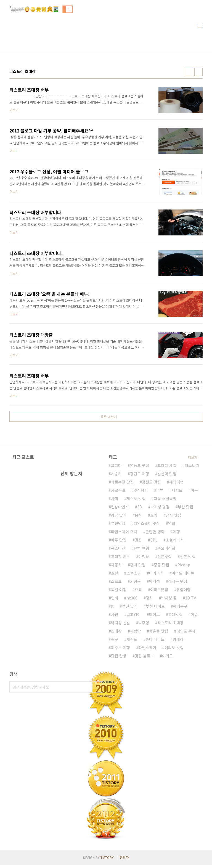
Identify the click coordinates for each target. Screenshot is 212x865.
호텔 (114, 573)
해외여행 (176, 482)
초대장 (116, 631)
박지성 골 (169, 598)
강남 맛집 (118, 515)
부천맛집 (118, 523)
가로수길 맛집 (122, 482)
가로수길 (118, 490)
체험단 (135, 631)
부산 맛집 (185, 507)
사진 (114, 614)
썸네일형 (189, 72)
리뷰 (159, 490)
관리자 (124, 857)
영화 (171, 523)
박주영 (143, 622)
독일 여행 (118, 589)
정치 (149, 598)
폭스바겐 (118, 548)
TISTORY (107, 857)
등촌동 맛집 (158, 631)
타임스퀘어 (147, 647)
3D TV (190, 598)
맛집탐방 (141, 490)
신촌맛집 (164, 556)
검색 (97, 687)
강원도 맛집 (151, 482)
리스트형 (198, 72)
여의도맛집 (159, 589)
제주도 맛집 (135, 498)
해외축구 (180, 606)
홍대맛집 (175, 614)
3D (139, 507)
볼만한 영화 (155, 531)
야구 (194, 490)
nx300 (131, 598)
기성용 (135, 581)
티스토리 (192, 465)
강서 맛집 (173, 515)
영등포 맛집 (139, 465)
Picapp (183, 564)
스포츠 (116, 581)
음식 (138, 515)
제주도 (131, 639)
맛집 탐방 (118, 656)
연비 (114, 598)
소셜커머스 (175, 540)
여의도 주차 (185, 631)
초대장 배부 (120, 556)
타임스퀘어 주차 (124, 531)
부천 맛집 (129, 606)
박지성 (154, 581)
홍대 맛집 (137, 564)
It (112, 606)
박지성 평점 (159, 507)
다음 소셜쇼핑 (165, 498)
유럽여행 (183, 589)
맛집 (138, 540)
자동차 (116, 564)
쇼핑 (153, 515)
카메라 (178, 639)
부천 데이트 (155, 606)
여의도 (167, 656)
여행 (176, 531)
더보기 (192, 457)
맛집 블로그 (144, 656)
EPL (153, 540)
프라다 (116, 465)
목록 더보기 (109, 416)
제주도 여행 (120, 647)
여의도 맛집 (174, 647)
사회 (114, 498)
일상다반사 (120, 507)
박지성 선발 (120, 622)
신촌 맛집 (187, 556)
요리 (138, 589)
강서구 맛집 (177, 581)
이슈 (194, 614)
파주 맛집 (118, 540)
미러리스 (156, 573)
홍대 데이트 (155, 639)
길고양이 (133, 614)
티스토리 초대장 (170, 622)
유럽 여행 (141, 548)
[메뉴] (200, 26)
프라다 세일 (166, 465)
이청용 (143, 556)
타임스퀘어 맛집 (147, 523)
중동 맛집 (161, 564)
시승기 (116, 473)
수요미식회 (166, 548)
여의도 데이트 (183, 573)
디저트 (177, 490)
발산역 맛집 (166, 473)
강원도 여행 (139, 473)
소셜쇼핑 (133, 573)
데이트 (154, 614)
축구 (114, 639)
